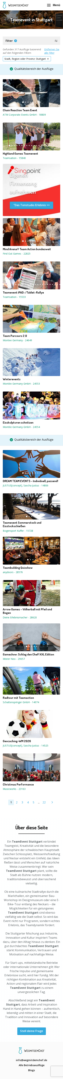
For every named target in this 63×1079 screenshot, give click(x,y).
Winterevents (11, 379)
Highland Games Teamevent (20, 153)
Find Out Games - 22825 (16, 253)
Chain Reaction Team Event (20, 110)
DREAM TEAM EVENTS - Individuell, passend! (30, 481)
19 (53, 145)
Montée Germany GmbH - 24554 (21, 427)
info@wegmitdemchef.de (31, 1060)
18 (51, 145)
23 (57, 284)
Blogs (31, 1070)
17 (48, 145)
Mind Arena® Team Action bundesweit (27, 249)
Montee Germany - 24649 (17, 340)
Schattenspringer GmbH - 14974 (21, 702)
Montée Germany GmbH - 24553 (21, 383)
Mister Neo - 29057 (14, 658)
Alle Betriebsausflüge (31, 1065)
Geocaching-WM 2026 (17, 741)
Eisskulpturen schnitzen (18, 422)
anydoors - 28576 (13, 572)
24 (59, 284)
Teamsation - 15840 (14, 158)
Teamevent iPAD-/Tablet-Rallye (23, 292)
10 (31, 145)
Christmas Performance (18, 784)
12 (36, 145)
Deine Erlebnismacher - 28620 (20, 617)
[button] (31, 41)
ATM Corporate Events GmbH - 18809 (24, 114)
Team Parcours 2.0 (15, 336)
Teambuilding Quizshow (18, 567)
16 (46, 145)
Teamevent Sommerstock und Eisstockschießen (22, 524)
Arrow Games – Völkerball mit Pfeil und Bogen (27, 611)
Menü (56, 5)
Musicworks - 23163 (14, 789)
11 (34, 145)
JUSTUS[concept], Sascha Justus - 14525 (25, 745)
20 (50, 284)
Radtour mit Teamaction (18, 697)
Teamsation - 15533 (14, 297)
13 (39, 145)
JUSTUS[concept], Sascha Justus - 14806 (25, 485)
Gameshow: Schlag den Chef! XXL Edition (28, 654)
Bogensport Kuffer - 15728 (18, 530)
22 (54, 284)
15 (43, 145)
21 (52, 284)
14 (41, 145)
